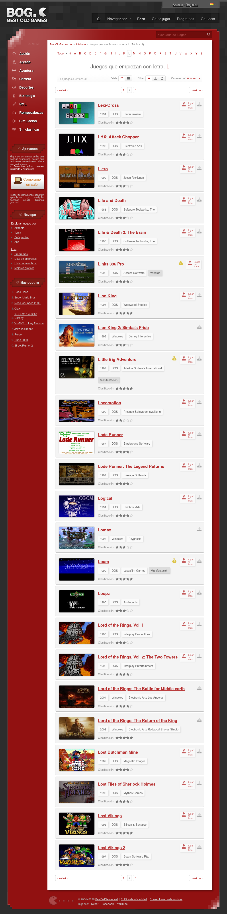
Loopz (104, 593)
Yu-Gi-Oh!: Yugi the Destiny (25, 316)
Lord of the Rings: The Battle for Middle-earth (141, 688)
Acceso (178, 4)
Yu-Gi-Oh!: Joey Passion (29, 323)
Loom (103, 561)
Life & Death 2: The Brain (122, 232)
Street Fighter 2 (23, 345)
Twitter (94, 904)
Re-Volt (18, 334)
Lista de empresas (25, 258)
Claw (17, 308)
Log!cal (105, 498)
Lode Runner (110, 435)
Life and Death (112, 200)
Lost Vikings (110, 816)
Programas (185, 18)
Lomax (104, 530)
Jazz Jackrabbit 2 (24, 329)
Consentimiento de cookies (166, 899)
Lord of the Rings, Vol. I (120, 625)
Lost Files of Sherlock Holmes (126, 784)
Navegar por (117, 18)
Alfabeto (81, 44)
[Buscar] (209, 34)
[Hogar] (99, 18)
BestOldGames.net (61, 44)
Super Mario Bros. (25, 297)
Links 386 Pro (111, 264)
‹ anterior (62, 90)
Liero (103, 169)
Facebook (108, 904)
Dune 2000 (21, 340)
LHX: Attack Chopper (118, 137)
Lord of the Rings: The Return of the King (137, 720)
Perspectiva (21, 237)
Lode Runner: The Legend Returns (131, 466)
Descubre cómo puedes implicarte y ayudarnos (27, 167)
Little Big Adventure (117, 359)
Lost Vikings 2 (111, 847)
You (122, 904)
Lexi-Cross (108, 105)
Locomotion (109, 403)
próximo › (197, 90)
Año (16, 242)
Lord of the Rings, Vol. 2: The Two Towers (138, 657)
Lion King (107, 296)
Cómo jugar (161, 18)
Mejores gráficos (24, 268)
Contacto (208, 18)
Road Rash (21, 292)
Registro (192, 4)
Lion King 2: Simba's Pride (123, 327)
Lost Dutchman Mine (118, 752)
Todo (60, 53)
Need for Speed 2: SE (27, 303)
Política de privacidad (134, 899)
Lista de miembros (25, 263)
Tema (17, 232)
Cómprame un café (32, 182)
